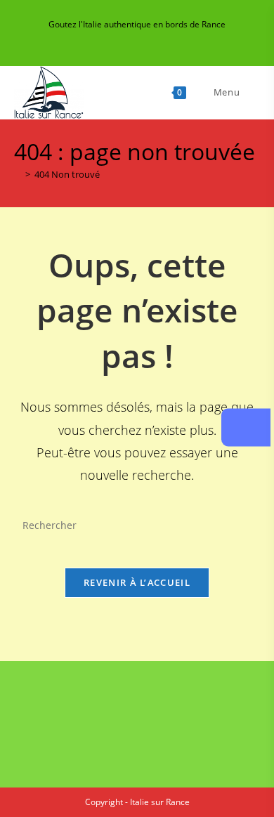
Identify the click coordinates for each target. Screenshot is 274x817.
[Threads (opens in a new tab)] (123, 38)
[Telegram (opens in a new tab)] (186, 38)
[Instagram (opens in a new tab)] (139, 38)
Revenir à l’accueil (137, 582)
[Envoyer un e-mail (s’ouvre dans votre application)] (172, 38)
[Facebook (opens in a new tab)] (107, 38)
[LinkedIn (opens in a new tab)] (156, 38)
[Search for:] (251, 92)
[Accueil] (17, 174)
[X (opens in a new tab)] (91, 38)
